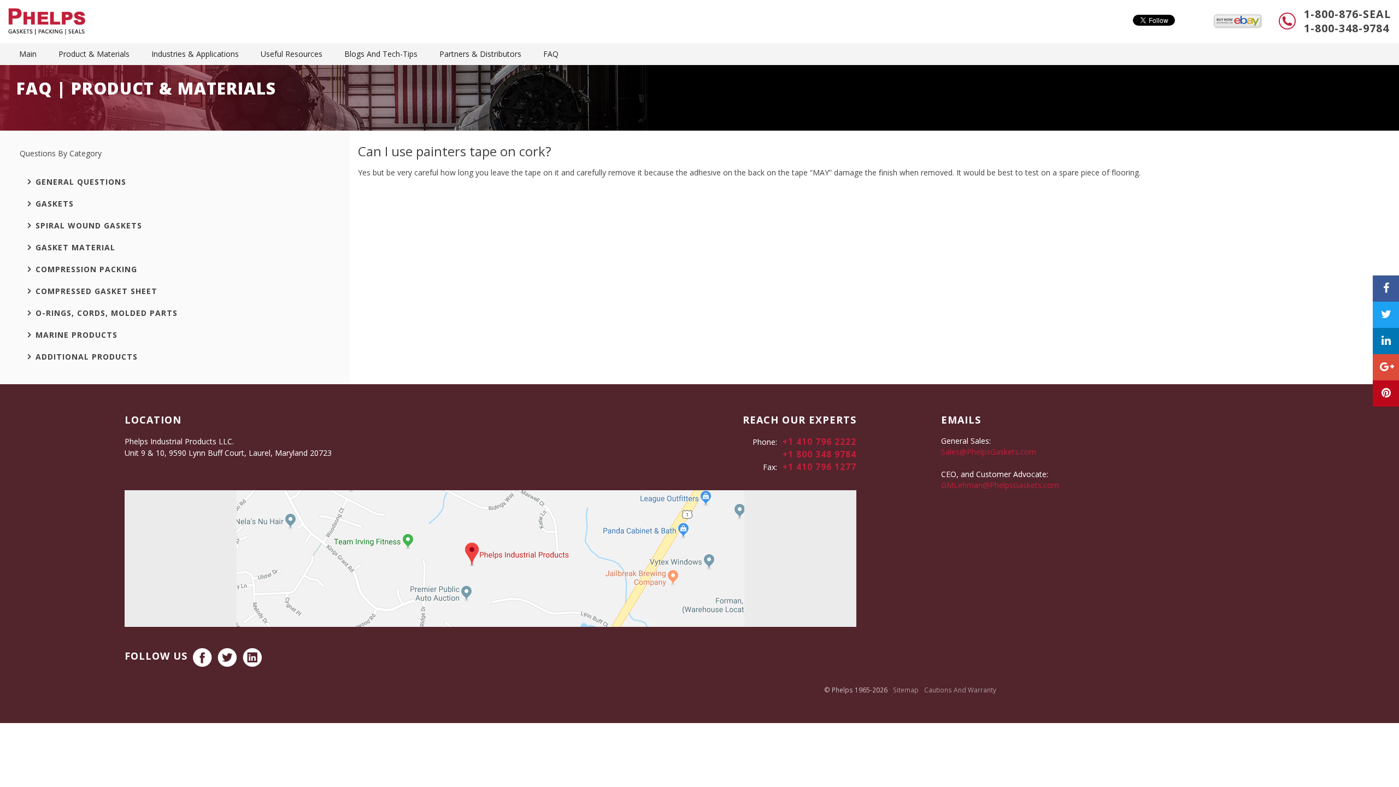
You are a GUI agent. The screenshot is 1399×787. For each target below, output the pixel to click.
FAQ (551, 54)
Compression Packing (86, 269)
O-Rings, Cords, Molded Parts (107, 313)
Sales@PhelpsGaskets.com (988, 452)
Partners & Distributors (480, 54)
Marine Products (76, 335)
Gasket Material (75, 247)
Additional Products (87, 356)
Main (28, 54)
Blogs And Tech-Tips (381, 54)
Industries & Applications (195, 54)
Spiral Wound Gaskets (89, 225)
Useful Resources (291, 54)
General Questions (81, 182)
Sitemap (906, 689)
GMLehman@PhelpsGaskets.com (1000, 485)
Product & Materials (94, 54)
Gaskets (55, 203)
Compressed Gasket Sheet (96, 291)
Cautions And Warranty (960, 689)
